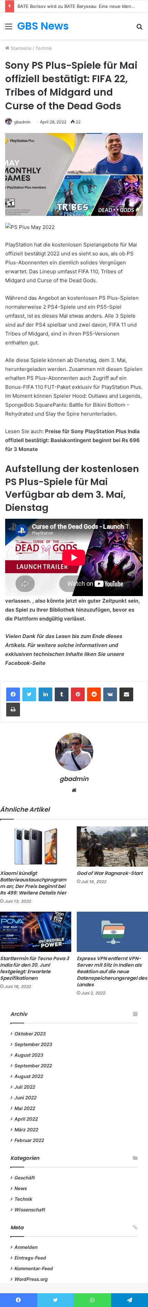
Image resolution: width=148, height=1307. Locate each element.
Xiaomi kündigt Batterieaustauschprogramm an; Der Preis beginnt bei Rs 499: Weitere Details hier (33, 883)
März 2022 (26, 1129)
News (20, 1188)
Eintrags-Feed (30, 1258)
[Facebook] (13, 694)
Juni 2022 (25, 1097)
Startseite (20, 48)
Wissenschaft (29, 1209)
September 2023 (33, 1044)
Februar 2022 (29, 1140)
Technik (43, 48)
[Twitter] (29, 694)
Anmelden (26, 1247)
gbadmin (22, 121)
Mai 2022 (24, 1108)
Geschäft (24, 1177)
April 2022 (26, 1119)
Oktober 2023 (30, 1033)
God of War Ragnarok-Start (109, 873)
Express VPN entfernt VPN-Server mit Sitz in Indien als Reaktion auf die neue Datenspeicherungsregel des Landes (112, 971)
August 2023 (28, 1055)
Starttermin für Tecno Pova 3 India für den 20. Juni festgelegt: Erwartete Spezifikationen (34, 968)
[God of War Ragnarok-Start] (112, 846)
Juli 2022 (24, 1087)
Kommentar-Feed (33, 1268)
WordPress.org (31, 1279)
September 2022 (33, 1065)
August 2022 (28, 1076)
